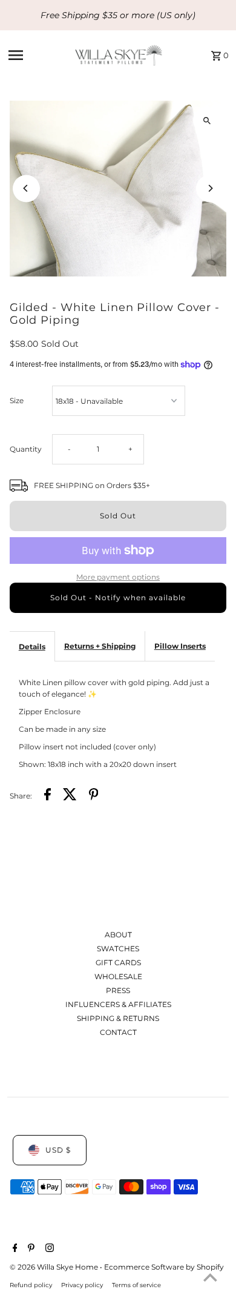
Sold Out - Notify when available (118, 597)
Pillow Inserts (180, 646)
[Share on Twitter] (70, 795)
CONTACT (118, 1032)
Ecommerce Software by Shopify (164, 1266)
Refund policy (31, 1284)
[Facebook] (14, 1249)
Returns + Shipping (100, 646)
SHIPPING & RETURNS (118, 1018)
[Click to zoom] (206, 120)
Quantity (26, 449)
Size (17, 400)
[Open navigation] (38, 55)
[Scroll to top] (210, 1277)
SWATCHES (118, 948)
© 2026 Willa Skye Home (55, 1266)
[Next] (209, 188)
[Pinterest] (29, 1249)
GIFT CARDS (118, 962)
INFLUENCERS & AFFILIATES (118, 1004)
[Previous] (26, 188)
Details (32, 646)
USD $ (58, 1149)
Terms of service (136, 1284)
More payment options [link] (118, 576)
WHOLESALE (118, 976)
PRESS (118, 990)
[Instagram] (48, 1249)
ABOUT (118, 934)
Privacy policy (82, 1284)
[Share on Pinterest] (94, 795)
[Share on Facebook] (47, 795)
